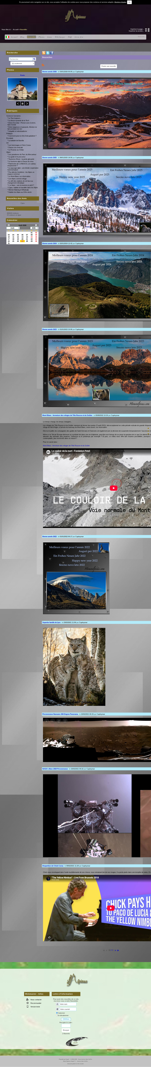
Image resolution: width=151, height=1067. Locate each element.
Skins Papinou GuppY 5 (69, 1061)
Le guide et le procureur (17, 157)
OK (129, 2)
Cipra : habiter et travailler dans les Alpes (23, 187)
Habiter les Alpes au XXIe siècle (20, 192)
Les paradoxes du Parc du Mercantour (22, 154)
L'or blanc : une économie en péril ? (21, 185)
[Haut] (148, 428)
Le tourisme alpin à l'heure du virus (21, 161)
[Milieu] (148, 431)
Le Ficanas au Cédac (16, 150)
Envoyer (66, 1030)
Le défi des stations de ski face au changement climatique (20, 182)
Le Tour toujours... (15, 118)
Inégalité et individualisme (18, 131)
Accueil (15, 29)
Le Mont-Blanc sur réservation (19, 176)
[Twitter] (48, 53)
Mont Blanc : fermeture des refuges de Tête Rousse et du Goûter (66, 446)
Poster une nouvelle (108, 66)
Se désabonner (63, 1015)
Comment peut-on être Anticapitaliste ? (22, 136)
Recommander (35, 1003)
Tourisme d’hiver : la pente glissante (21, 159)
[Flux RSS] (44, 53)
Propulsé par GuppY (64, 1059)
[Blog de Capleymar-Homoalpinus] (77, 1041)
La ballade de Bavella (16, 140)
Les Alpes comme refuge (18, 179)
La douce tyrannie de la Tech (19, 120)
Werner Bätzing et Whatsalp (19, 190)
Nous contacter (36, 1000)
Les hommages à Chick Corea (20, 145)
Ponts (22, 75)
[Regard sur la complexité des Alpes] (75, 15)
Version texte (35, 1007)
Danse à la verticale (16, 147)
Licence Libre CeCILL (82, 1061)
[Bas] (148, 433)
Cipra (22, 203)
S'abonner (61, 1013)
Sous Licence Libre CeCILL (85, 1059)
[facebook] (52, 53)
